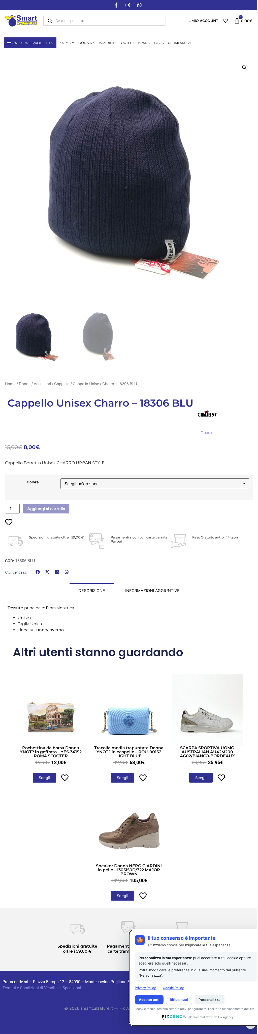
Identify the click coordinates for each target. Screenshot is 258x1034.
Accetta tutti (149, 1000)
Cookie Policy (173, 988)
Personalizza (209, 1000)
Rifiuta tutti (179, 1000)
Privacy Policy (145, 988)
